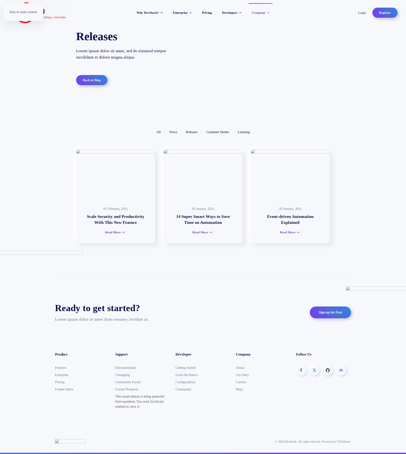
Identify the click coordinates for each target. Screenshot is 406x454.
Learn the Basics (187, 375)
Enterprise (62, 375)
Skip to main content (23, 12)
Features (60, 367)
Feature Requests (126, 389)
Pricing (207, 12)
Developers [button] (229, 12)
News (173, 132)
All (158, 132)
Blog (239, 389)
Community (183, 389)
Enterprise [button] (180, 12)
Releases (192, 132)
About (240, 367)
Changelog (122, 375)
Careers (241, 382)
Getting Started (186, 367)
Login (362, 12)
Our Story (242, 375)
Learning (244, 132)
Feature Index (64, 389)
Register (385, 12)
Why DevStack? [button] (148, 12)
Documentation (125, 367)
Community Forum (128, 382)
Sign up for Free (330, 312)
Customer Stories (217, 132)
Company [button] (258, 12)
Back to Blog (92, 80)
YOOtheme (343, 441)
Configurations (185, 382)
